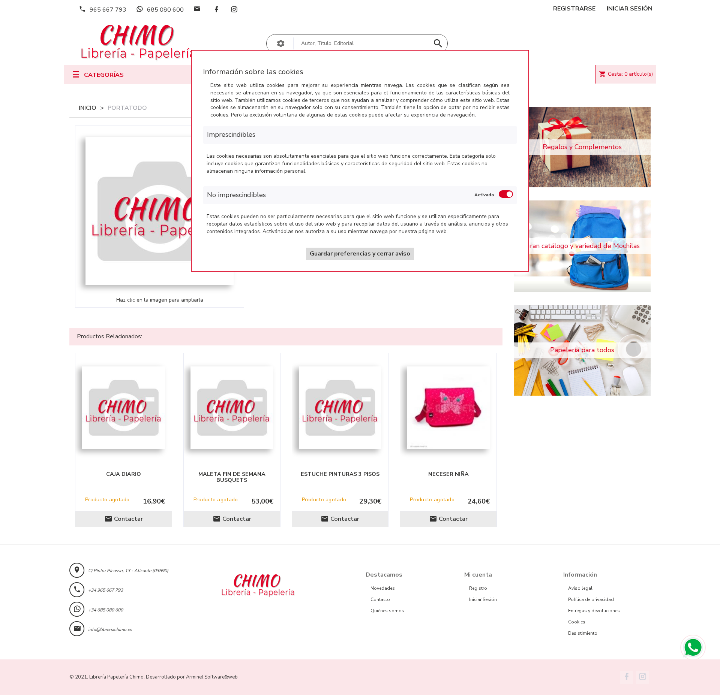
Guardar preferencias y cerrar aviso (360, 254)
